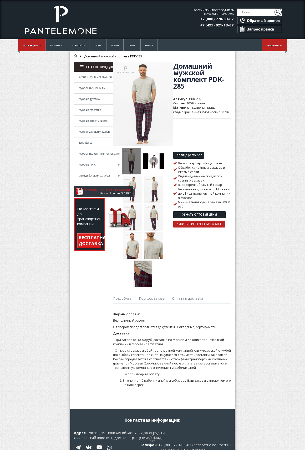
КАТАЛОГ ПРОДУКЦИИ (102, 66)
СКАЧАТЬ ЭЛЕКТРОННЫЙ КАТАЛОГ (108, 190)
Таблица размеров (188, 155)
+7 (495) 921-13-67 (217, 25)
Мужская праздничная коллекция (98, 153)
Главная (75, 56)
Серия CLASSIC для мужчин (95, 77)
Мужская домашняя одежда (94, 131)
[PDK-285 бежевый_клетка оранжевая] (153, 161)
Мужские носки (88, 164)
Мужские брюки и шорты (93, 120)
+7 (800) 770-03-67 (217, 18)
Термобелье (85, 142)
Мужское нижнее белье (92, 88)
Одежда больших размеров (94, 175)
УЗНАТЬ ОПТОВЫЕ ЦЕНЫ (199, 214)
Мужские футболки (90, 99)
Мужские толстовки (90, 109)
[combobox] (259, 12)
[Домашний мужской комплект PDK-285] (131, 161)
